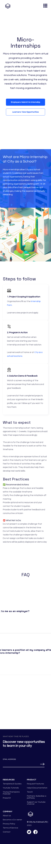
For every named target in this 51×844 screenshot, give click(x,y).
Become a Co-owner (12, 820)
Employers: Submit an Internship (25, 102)
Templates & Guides (12, 784)
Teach (30, 792)
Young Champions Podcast (11, 793)
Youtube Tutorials (11, 788)
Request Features (35, 784)
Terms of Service (10, 828)
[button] (44, 5)
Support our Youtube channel (36, 803)
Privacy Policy (9, 824)
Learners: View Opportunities (25, 112)
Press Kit (7, 798)
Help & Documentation (37, 788)
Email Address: (9, 759)
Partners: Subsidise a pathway (36, 797)
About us (7, 816)
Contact (6, 832)
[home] (7, 6)
